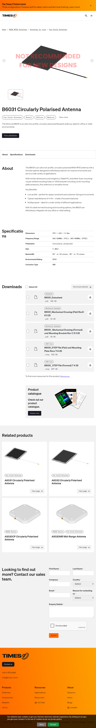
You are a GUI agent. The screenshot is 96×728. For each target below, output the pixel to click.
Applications (40, 692)
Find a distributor (10, 135)
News (69, 697)
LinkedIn (73, 707)
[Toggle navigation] (91, 15)
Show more (63, 117)
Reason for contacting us (82, 592)
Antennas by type (38, 29)
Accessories (7, 697)
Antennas (6, 692)
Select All (33, 286)
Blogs (69, 702)
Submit (53, 635)
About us (71, 692)
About (5, 154)
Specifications (16, 154)
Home (4, 29)
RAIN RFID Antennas (18, 29)
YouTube (41, 702)
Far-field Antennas (58, 29)
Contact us (8, 664)
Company (54, 579)
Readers (5, 702)
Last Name (78, 568)
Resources (65, 376)
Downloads (30, 154)
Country (77, 579)
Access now (34, 413)
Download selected (80, 286)
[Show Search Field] (86, 15)
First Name (54, 568)
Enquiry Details (56, 604)
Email (52, 590)
